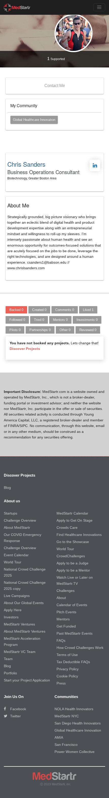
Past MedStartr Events (75, 633)
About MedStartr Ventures (24, 631)
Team (8, 659)
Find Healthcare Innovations (79, 535)
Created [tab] (39, 310)
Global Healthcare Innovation (34, 120)
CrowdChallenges (71, 556)
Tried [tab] (39, 320)
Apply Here (13, 610)
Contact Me (54, 85)
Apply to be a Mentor (73, 570)
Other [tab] (65, 330)
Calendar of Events (72, 605)
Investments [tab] (87, 320)
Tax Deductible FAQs (73, 662)
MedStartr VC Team (19, 652)
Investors (11, 617)
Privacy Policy (68, 669)
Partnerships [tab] (40, 330)
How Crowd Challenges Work (80, 648)
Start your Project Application (27, 680)
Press (61, 683)
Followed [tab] (17, 320)
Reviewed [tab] (87, 330)
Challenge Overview (20, 520)
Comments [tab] (64, 310)
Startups (10, 513)
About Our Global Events (24, 603)
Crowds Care (67, 527)
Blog (7, 488)
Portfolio (10, 673)
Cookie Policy (67, 676)
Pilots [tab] (15, 330)
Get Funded (66, 626)
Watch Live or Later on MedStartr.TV (75, 580)
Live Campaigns (17, 596)
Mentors (63, 619)
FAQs (61, 640)
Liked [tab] (88, 310)
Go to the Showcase (73, 542)
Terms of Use (67, 655)
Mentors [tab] (60, 320)
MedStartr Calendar (72, 513)
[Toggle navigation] (99, 7)
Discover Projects (25, 349)
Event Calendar (16, 555)
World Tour (12, 562)
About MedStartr (17, 527)
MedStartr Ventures (19, 624)
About (61, 598)
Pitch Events (66, 612)
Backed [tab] (16, 310)
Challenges (66, 591)
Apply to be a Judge (72, 563)
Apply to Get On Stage (75, 520)
